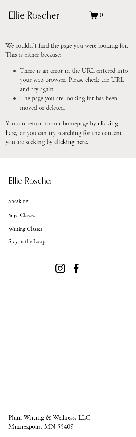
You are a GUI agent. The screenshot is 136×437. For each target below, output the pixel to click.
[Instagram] (60, 268)
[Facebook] (76, 268)
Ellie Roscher (33, 15)
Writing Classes (25, 229)
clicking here (70, 142)
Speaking (18, 201)
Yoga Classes (21, 215)
